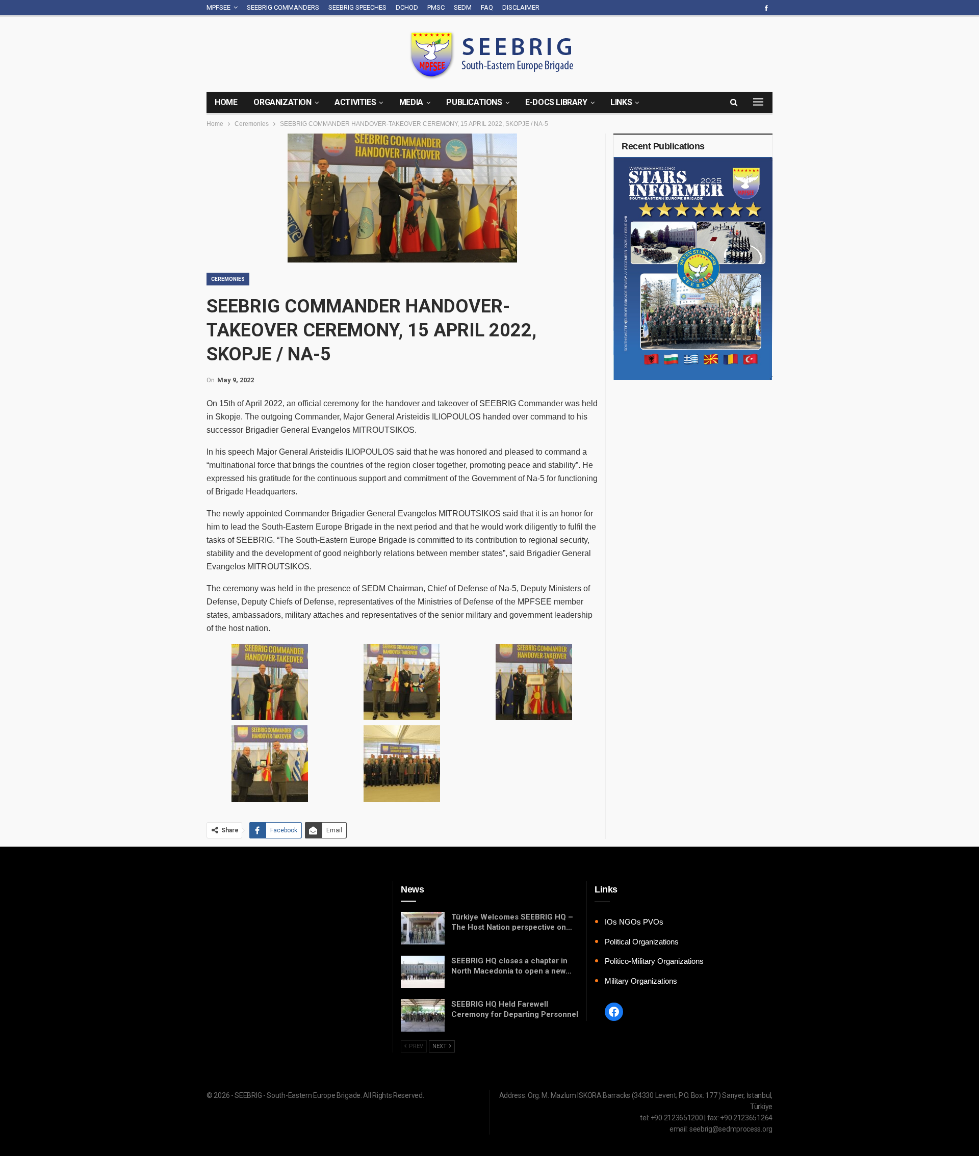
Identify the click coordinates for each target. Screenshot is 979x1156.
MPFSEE (218, 7)
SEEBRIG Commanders (283, 7)
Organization (282, 102)
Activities (355, 102)
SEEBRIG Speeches (357, 7)
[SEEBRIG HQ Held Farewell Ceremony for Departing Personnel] (423, 1015)
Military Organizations (641, 981)
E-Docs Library (556, 102)
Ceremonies (228, 279)
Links (621, 102)
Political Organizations (642, 941)
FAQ (487, 7)
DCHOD (407, 7)
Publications (474, 102)
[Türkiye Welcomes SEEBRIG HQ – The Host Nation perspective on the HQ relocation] (423, 928)
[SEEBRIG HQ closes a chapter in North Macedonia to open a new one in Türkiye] (423, 972)
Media (411, 102)
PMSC (436, 7)
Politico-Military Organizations (654, 961)
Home (226, 102)
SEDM (463, 7)
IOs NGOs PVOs (634, 921)
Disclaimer (520, 7)
